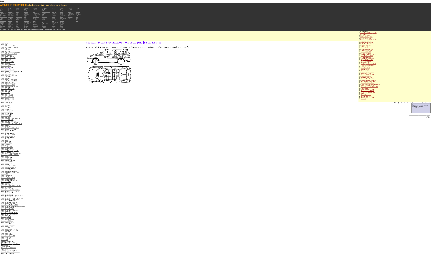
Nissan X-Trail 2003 (6, 237)
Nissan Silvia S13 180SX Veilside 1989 (11, 186)
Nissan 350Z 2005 (5, 51)
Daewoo (10, 24)
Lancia (35, 15)
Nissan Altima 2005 (6, 63)
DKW (17, 13)
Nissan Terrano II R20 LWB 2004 (9, 229)
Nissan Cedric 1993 (6, 76)
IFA (25, 17)
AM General (3, 13)
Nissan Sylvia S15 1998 (7, 226)
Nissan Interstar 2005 (6, 111)
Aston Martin (3, 17)
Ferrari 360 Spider (366, 45)
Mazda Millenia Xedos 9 (367, 72)
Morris (43, 19)
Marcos (35, 24)
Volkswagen (71, 14)
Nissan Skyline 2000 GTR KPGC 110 (10, 191)
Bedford (2, 22)
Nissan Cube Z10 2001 (7, 94)
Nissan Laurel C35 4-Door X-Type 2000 (11, 124)
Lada (77, 13)
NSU (43, 22)
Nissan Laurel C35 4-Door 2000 (9, 122)
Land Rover (36, 17)
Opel (43, 24)
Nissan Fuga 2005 (5, 106)
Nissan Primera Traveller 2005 (9, 171)
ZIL (77, 19)
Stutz (61, 19)
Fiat (17, 21)
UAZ (77, 15)
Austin (1, 19)
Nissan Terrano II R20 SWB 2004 (9, 230)
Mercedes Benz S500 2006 (368, 81)
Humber (26, 12)
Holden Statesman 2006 (367, 49)
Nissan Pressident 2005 (7, 161)
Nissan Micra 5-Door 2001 (8, 136)
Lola (34, 21)
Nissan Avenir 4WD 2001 (7, 67)
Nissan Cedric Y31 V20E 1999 (9, 79)
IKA (25, 18)
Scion (61, 8)
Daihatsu (10, 27)
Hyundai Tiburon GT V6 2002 (369, 54)
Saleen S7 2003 (365, 93)
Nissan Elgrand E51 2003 (7, 99)
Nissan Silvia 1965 (6, 184)
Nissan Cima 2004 (5, 87)
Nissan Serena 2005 (6, 182)
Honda (26, 8)
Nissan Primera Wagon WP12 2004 (10, 172)
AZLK (77, 8)
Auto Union (3, 21)
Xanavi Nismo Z (5, 245)
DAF (9, 26)
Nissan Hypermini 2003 (7, 110)
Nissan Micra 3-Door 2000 (8, 133)
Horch (25, 9)
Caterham (10, 13)
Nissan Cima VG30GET (7, 90)
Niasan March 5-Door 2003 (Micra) (10, 252)
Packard (44, 26)
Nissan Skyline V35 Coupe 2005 (9, 214)
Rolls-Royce (55, 22)
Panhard (54, 8)
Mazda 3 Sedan (365, 70)
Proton (53, 17)
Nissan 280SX (4, 43)
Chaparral (10, 15)
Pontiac (54, 14)
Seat (61, 9)
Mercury (44, 13)
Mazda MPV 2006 (366, 73)
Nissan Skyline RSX (6, 211)
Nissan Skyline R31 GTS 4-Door (9, 200)
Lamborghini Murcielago (367, 65)
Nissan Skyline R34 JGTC (7, 209)
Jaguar (26, 26)
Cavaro (10, 14)
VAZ (77, 17)
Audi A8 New (363, 34)
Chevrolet (10, 17)
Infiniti (25, 19)
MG (43, 14)
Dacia (9, 23)
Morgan (44, 18)
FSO (17, 23)
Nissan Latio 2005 (5, 117)
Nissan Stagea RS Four (7, 221)
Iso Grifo (26, 23)
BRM (9, 8)
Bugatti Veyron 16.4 (365, 38)
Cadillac (10, 12)
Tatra (61, 26)
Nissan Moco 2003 (6, 141)
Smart (61, 14)
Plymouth (54, 13)
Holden (17, 27)
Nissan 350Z (4, 48)
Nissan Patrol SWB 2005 (7, 152)
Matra (34, 27)
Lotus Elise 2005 (365, 68)
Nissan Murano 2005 (6, 142)
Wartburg (70, 17)
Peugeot (54, 12)
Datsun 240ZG (5, 249)
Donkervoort (19, 17)
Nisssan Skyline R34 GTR (7, 241)
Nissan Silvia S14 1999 (7, 187)
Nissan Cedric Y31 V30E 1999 (9, 80)
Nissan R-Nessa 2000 (6, 175)
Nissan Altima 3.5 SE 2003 (8, 64)
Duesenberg (19, 18)
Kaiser (34, 10)
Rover (53, 23)
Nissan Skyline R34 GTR (367, 85)
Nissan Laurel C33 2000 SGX (8, 121)
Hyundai (26, 14)
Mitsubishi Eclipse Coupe (367, 82)
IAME (25, 15)
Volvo (69, 15)
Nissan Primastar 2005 (6, 163)
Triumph (70, 10)
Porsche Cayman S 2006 (367, 91)
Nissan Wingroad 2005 (7, 234)
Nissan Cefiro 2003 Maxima (8, 83)
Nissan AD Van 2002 (6, 55)
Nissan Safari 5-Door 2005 (8, 179)
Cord (9, 22)
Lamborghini (36, 14)
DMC (17, 14)
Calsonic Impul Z (5, 246)
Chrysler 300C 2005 (365, 41)
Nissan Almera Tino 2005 (7, 62)
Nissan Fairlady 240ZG (7, 103)
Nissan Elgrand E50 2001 (7, 97)
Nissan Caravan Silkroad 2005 (9, 75)
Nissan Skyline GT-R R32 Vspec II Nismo (12, 195)
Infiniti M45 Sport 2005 (367, 58)
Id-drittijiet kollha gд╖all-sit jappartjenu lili (419, 115)
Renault (54, 19)
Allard (1, 12)
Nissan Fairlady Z (5, 105)
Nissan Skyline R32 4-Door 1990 (9, 202)
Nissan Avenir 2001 (6, 66)
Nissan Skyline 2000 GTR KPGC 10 (10, 190)
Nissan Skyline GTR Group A (8, 196)
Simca (61, 12)
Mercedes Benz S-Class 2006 (368, 80)
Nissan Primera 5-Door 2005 (8, 168)
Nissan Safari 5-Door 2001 (8, 178)
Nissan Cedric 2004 (6, 78)
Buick (9, 10)
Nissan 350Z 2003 (5, 49)
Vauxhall (70, 13)
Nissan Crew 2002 (5, 91)
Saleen (53, 26)
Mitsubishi (44, 17)
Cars (428, 116)
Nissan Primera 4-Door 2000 (8, 165)
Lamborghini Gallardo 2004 (368, 64)
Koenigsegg (36, 13)
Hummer (26, 13)
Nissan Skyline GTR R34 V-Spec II (10, 199)
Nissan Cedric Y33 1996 (7, 82)
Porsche (54, 15)
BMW (1, 24)
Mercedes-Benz (46, 12)
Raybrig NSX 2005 (366, 53)
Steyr (61, 17)
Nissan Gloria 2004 (6, 109)
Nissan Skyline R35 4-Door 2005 (9, 210)
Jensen (35, 8)
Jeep (25, 27)
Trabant (70, 9)
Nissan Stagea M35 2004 (7, 219)
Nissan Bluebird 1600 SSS (7, 70)
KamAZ (78, 12)
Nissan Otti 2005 (5, 145)
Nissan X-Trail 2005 (6, 238)
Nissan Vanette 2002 (6, 233)
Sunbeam (62, 22)
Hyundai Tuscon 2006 (367, 56)
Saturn (53, 27)
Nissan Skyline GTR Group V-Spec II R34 (12, 198)
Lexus (34, 18)
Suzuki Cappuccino (366, 95)
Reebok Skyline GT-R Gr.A (8, 242)
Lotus (34, 22)
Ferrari (17, 19)
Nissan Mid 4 (4, 140)
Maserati (35, 26)
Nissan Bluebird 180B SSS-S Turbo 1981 (11, 71)
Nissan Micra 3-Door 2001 (8, 134)
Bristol (1, 27)
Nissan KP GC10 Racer (7, 113)
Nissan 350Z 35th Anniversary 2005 (370, 84)
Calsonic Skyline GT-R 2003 (8, 248)
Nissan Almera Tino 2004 (7, 60)
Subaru (62, 21)
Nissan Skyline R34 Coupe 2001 (9, 204)
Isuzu (25, 24)
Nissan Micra (4, 132)
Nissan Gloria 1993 (6, 107)
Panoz (53, 9)
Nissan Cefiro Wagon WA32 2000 (9, 86)
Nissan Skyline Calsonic (7, 194)
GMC (17, 24)
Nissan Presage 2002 (6, 156)
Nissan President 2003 (6, 159)
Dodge (17, 15)
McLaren (44, 10)
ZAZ (77, 18)
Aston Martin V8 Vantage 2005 (368, 33)
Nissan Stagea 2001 (6, 215)
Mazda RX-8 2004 (366, 76)
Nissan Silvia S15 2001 (7, 188)
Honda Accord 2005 (366, 50)
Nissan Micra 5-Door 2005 (8, 137)
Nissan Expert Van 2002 (7, 102)
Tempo (62, 27)
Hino (17, 26)
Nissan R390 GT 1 (5, 176)
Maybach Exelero (365, 69)
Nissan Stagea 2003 (6, 217)
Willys (69, 18)
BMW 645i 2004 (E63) (366, 37)
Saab (53, 24)
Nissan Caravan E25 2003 (7, 74)
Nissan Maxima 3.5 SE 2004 (8, 129)
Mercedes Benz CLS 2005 (368, 78)
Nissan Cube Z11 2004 (7, 95)
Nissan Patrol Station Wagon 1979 (10, 151)
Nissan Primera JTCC (6, 169)
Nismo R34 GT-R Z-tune (7, 253)
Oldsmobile (45, 23)
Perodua (54, 10)
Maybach (44, 8)
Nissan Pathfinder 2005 (7, 148)
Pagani (44, 27)
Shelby (62, 10)
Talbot (61, 24)
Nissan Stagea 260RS (6, 218)
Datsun (17, 9)
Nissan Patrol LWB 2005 (7, 149)
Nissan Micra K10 (5, 138)
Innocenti (26, 21)
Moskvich (78, 14)
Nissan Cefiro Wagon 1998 (8, 84)
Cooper (10, 21)
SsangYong (63, 15)
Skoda (61, 13)
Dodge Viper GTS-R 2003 (367, 42)
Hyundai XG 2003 (366, 57)
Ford (17, 22)
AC (1, 8)
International (27, 22)
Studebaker (63, 18)
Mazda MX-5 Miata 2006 (367, 74)
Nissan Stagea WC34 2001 (8, 222)
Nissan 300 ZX (5, 44)
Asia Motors (3, 15)
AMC (1, 14)
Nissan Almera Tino (6, 59)
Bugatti (10, 9)
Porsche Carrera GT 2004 (367, 89)
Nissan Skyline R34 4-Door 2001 (9, 203)
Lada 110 (363, 99)
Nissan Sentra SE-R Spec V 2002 (9, 180)
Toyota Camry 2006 (366, 96)
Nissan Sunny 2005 (6, 223)
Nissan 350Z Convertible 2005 (9, 53)
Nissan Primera (5, 164)
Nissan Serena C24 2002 (7, 183)
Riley (53, 21)
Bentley (2, 23)
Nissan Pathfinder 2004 (7, 147)
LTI (34, 23)
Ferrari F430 (364, 47)
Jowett (35, 9)
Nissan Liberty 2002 (6, 126)
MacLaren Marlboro (366, 77)
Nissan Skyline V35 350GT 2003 (369, 87)
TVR (69, 12)
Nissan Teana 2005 (6, 227)
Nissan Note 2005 (5, 144)
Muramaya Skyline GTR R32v (9, 250)
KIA (34, 12)
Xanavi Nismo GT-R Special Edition (10, 244)
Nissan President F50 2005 (8, 160)
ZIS (77, 21)
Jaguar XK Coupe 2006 (367, 60)
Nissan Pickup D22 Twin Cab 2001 (10, 155)
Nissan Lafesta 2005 (6, 115)
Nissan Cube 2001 (5, 93)
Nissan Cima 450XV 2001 (7, 89)
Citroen (10, 19)
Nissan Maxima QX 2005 (7, 130)
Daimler (18, 8)
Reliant (53, 18)
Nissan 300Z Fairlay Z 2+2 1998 (9, 47)
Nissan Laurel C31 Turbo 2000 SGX (10, 118)
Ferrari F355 (364, 46)
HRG (25, 10)
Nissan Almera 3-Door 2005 (8, 56)
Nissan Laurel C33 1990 (7, 120)
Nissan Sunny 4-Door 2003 (8, 225)
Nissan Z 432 (4, 240)
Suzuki (62, 23)
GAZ (77, 9)
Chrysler (10, 18)
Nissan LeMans (5, 125)
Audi (1, 18)
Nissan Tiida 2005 (5, 231)
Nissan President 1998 (6, 157)
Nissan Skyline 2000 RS (7, 192)
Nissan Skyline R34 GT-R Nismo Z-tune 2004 (13, 206)
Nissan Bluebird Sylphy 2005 (8, 72)
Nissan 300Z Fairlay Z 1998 (8, 45)
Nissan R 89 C (4, 173)
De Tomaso (19, 10)
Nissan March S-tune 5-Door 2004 (10, 128)
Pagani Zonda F (365, 88)
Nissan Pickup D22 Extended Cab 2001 (11, 153)
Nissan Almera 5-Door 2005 (8, 58)
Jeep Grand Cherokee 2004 (368, 61)
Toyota (70, 8)
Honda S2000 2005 (366, 51)
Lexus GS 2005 (365, 66)
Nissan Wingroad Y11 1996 (8, 235)
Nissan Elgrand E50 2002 (7, 98)
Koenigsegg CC (365, 62)
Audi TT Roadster (365, 35)
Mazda (43, 9)
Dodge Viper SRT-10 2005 (367, 43)
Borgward (2, 26)
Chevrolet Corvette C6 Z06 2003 (368, 39)
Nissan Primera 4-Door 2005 (8, 167)
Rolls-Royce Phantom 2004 (368, 92)
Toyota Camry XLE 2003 (367, 97)
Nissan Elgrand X (5, 101)
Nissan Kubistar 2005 (6, 114)
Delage (17, 12)
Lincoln (35, 19)
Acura (1, 9)
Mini (43, 15)
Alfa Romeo (3, 10)
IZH (77, 10)
